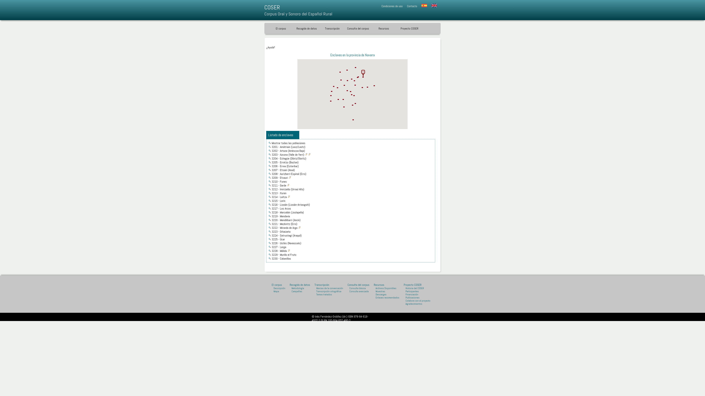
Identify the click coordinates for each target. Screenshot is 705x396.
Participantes (412, 291)
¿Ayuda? (270, 47)
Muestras (380, 291)
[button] (363, 73)
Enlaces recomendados (387, 297)
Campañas (297, 291)
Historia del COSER (415, 288)
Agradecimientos (414, 303)
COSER (272, 7)
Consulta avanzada (359, 291)
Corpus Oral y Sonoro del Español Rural (298, 14)
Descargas (381, 294)
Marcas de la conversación (329, 288)
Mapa (276, 291)
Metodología (298, 288)
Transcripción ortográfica (328, 291)
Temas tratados (324, 294)
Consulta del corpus (358, 28)
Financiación (412, 294)
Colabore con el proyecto (418, 300)
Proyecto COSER (413, 285)
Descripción (279, 288)
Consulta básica (357, 288)
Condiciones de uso (392, 6)
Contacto (412, 6)
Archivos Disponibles (386, 288)
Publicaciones (413, 297)
